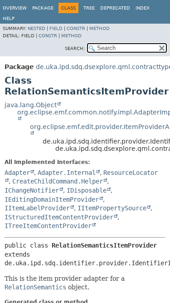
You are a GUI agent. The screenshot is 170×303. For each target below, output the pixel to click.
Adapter (17, 172)
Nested (36, 28)
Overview (15, 7)
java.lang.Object (31, 105)
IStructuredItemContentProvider (59, 217)
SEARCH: (75, 48)
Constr (76, 28)
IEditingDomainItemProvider (52, 199)
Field (56, 28)
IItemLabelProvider (37, 208)
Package (42, 7)
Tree (89, 7)
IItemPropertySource (112, 208)
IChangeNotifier (32, 190)
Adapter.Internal (67, 172)
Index (143, 7)
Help (9, 18)
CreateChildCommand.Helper (57, 181)
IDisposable (87, 190)
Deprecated (115, 7)
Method (99, 28)
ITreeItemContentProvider (48, 225)
